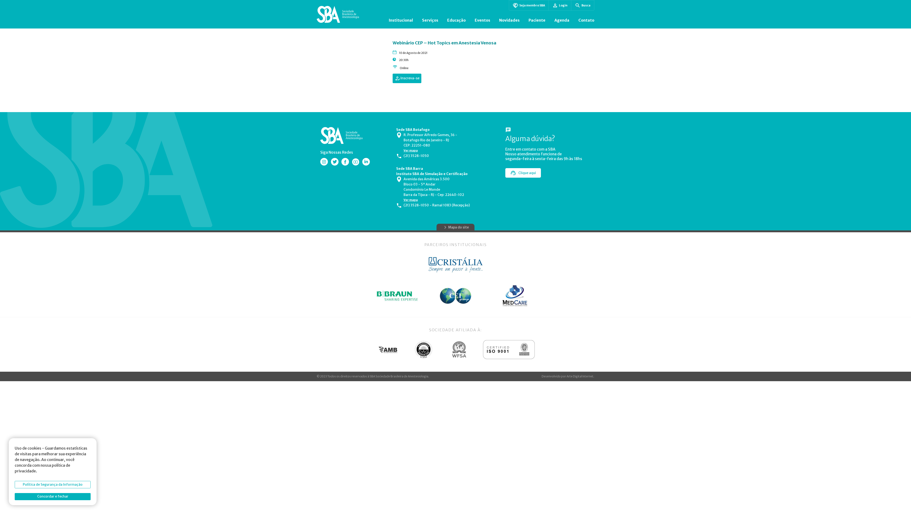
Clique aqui (527, 173)
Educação (456, 20)
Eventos (482, 20)
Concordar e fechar (52, 496)
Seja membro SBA (532, 5)
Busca (585, 5)
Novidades (509, 20)
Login (563, 5)
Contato (586, 20)
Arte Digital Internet (580, 376)
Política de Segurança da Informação (53, 484)
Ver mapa (411, 150)
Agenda (561, 20)
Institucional (401, 20)
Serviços (430, 20)
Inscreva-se (409, 78)
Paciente (537, 20)
